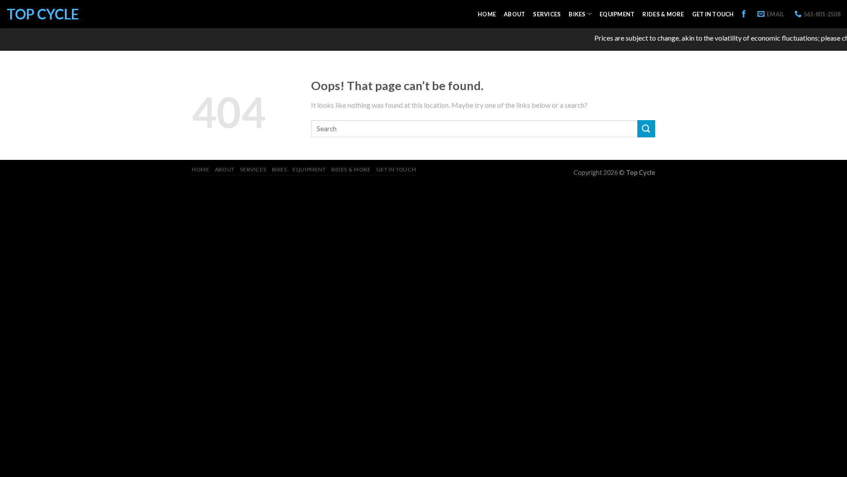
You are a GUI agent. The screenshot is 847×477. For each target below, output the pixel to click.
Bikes (577, 14)
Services (547, 14)
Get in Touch (713, 14)
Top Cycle (43, 14)
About (514, 14)
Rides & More (663, 14)
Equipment (617, 14)
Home (487, 14)
